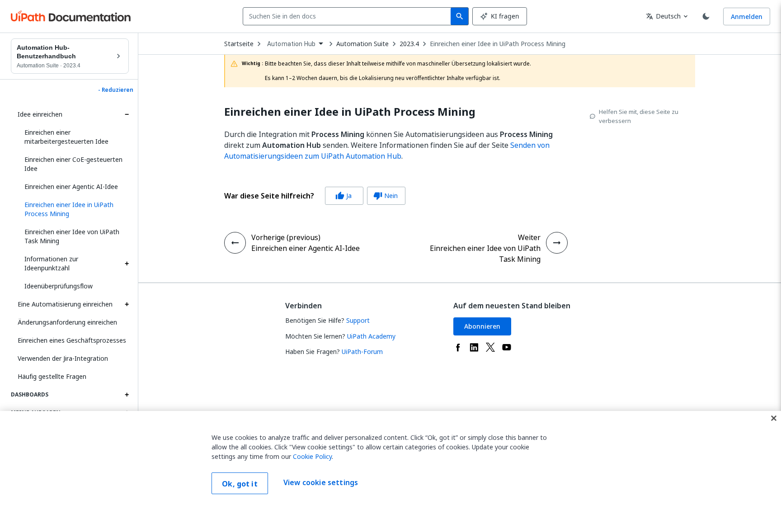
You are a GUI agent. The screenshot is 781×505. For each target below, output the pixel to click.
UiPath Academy (371, 336)
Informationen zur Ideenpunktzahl (51, 263)
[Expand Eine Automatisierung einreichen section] (126, 304)
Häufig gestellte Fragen (52, 376)
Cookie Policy (312, 456)
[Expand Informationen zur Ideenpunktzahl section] (126, 264)
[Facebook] (457, 347)
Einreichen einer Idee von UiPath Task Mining (71, 236)
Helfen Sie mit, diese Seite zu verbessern (638, 116)
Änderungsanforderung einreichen (67, 322)
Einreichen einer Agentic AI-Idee (71, 186)
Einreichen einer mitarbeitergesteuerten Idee (66, 136)
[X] (490, 347)
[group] (314, 196)
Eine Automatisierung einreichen (65, 304)
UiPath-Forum (362, 351)
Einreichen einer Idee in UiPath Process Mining (497, 44)
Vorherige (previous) (285, 237)
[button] (73, 209)
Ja (343, 195)
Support (358, 320)
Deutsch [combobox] (663, 16)
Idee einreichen (40, 114)
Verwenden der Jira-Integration (63, 358)
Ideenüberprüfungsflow (58, 286)
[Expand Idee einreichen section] (126, 114)
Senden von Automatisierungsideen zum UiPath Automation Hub (387, 150)
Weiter (529, 237)
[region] (390, 458)
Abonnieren (482, 326)
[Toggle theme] (706, 16)
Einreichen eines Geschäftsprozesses (72, 340)
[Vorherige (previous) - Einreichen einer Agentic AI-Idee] (235, 243)
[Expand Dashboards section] (126, 395)
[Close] (773, 418)
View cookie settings (320, 482)
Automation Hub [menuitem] (291, 43)
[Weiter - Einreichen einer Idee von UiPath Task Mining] (557, 243)
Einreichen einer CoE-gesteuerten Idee (73, 164)
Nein (385, 195)
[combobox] (349, 16)
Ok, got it (240, 483)
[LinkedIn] (474, 347)
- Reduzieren (115, 90)
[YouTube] (506, 347)
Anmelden (746, 16)
